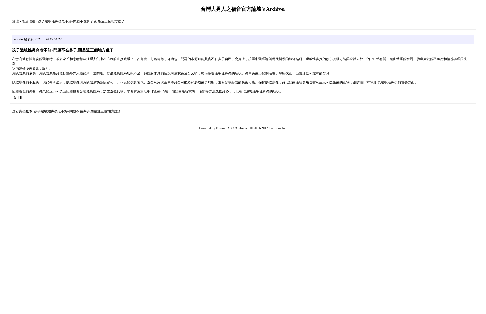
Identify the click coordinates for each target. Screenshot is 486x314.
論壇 (15, 21)
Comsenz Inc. (278, 128)
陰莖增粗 (28, 21)
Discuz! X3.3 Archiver (232, 128)
